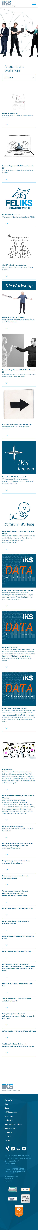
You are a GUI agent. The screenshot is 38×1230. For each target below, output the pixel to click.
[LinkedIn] (13, 1149)
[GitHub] (24, 1149)
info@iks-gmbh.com (17, 1172)
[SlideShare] (18, 1149)
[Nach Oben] (19, 1222)
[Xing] (7, 1149)
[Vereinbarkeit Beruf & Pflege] (19, 1211)
